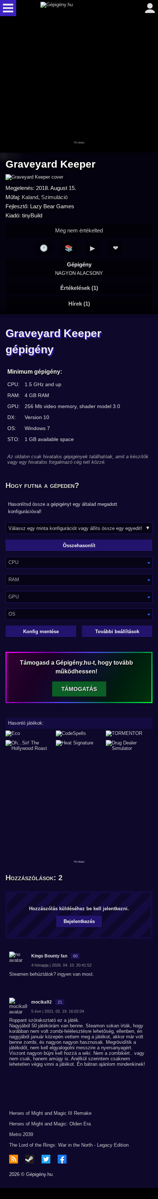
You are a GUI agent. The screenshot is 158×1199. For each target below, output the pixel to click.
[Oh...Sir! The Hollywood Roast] (29, 745)
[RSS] (13, 1159)
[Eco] (29, 733)
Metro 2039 (21, 1134)
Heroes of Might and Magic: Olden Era (50, 1124)
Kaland (30, 197)
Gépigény (79, 268)
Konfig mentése (41, 631)
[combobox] (79, 562)
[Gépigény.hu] (77, 8)
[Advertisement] (79, 85)
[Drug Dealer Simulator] (129, 745)
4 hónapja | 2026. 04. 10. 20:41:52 (61, 965)
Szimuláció (54, 197)
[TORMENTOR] (129, 733)
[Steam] (29, 1159)
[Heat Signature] (79, 745)
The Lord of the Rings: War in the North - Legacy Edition (69, 1145)
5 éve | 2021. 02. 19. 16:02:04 (57, 1011)
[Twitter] (46, 1159)
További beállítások (117, 631)
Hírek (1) (79, 303)
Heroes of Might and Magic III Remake (50, 1113)
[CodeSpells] (79, 733)
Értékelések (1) (79, 288)
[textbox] (79, 562)
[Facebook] (62, 1159)
